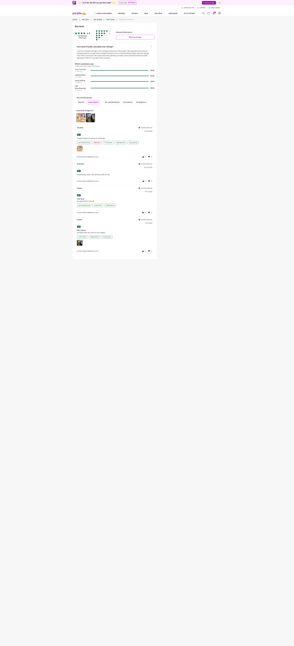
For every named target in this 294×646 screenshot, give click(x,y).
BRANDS (121, 13)
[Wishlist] (208, 13)
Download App (209, 3)
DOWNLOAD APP (189, 8)
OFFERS (134, 13)
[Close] (219, 2)
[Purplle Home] (77, 13)
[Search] (203, 13)
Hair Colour (110, 19)
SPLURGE (158, 13)
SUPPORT (202, 8)
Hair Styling (97, 19)
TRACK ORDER (215, 8)
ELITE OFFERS (189, 13)
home (75, 19)
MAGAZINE (173, 13)
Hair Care (85, 19)
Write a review (135, 37)
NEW (146, 13)
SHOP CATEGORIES (104, 13)
